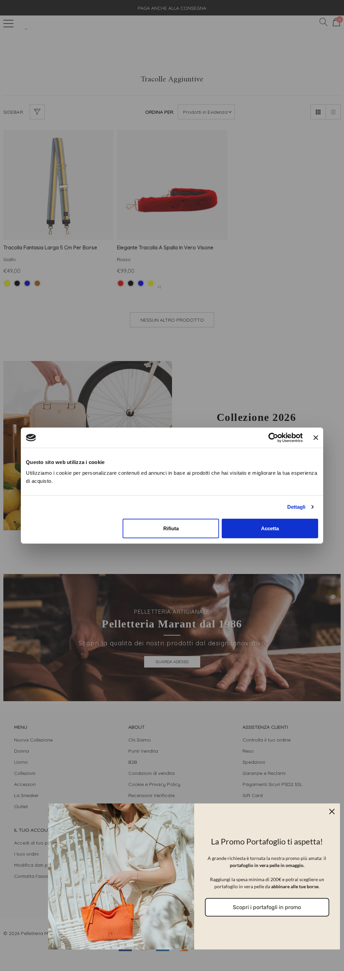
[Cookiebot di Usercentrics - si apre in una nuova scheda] (273, 438)
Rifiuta (171, 528)
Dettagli (296, 507)
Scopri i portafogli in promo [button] (267, 907)
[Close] (332, 811)
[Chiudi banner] (315, 437)
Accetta (270, 528)
